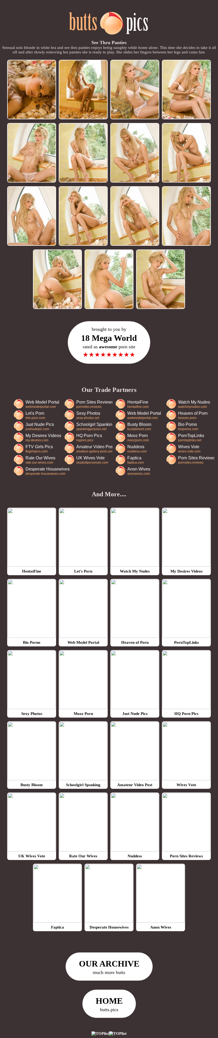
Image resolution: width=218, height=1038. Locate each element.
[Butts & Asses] (109, 37)
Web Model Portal (42, 404)
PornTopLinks (191, 437)
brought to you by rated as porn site (109, 342)
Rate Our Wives (40, 460)
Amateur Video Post (94, 448)
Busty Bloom (139, 426)
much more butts (109, 967)
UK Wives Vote (92, 460)
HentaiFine (138, 404)
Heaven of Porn (193, 415)
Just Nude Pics (40, 426)
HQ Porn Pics (89, 437)
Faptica (135, 460)
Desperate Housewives (48, 471)
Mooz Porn (138, 437)
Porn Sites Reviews (94, 404)
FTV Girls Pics (39, 448)
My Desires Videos (43, 437)
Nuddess (137, 448)
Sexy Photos (88, 415)
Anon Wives (138, 471)
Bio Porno (188, 426)
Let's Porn (35, 415)
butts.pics (109, 1004)
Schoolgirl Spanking (94, 426)
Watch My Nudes (194, 404)
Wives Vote (189, 448)
